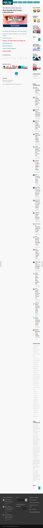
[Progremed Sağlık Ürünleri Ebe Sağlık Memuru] (13, 67)
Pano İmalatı (37, 387)
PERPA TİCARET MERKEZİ (9, 48)
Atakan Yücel (35, 347)
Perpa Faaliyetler (35, 391)
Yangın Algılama (35, 412)
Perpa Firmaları (35, 393)
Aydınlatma (34, 349)
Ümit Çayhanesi (35, 416)
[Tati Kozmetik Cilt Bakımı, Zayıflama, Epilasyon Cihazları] (16, 67)
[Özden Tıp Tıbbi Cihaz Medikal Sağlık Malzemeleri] (7, 67)
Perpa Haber (8, 526)
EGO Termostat (35, 362)
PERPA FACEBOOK (7, 46)
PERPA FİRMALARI (7, 43)
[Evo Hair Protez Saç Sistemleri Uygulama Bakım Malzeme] (1, 264)
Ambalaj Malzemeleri (36, 345)
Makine (34, 385)
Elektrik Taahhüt (35, 368)
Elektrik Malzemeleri (35, 366)
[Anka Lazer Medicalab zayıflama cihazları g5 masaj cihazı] (19, 67)
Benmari (38, 349)
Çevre (34, 414)
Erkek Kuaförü (35, 372)
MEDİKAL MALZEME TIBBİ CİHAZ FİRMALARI (14, 40)
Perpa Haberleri (35, 395)
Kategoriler (35, 75)
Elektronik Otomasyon (36, 370)
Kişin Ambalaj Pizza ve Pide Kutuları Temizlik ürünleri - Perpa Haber (36, 442)
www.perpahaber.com (34, 512)
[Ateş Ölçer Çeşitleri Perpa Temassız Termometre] (4, 67)
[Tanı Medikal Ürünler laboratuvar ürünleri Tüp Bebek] (10, 67)
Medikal (34, 387)
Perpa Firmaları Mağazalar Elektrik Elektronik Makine (36, 460)
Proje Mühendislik (35, 397)
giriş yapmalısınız (17, 84)
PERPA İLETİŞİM (7, 51)
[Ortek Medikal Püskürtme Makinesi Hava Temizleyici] (22, 67)
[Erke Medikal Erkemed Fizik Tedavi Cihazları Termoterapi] (25, 67)
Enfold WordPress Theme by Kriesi (14, 526)
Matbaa (37, 385)
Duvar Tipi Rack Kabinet (36, 360)
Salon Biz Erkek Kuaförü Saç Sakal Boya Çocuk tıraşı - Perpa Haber (36, 478)
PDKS (34, 389)
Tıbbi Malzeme (35, 410)
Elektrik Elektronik (35, 364)
